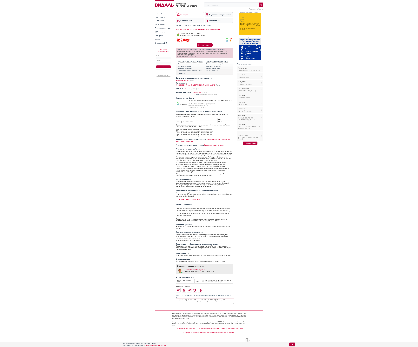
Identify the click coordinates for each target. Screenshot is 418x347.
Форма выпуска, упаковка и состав (190, 61)
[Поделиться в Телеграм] (189, 290)
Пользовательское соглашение (186, 329)
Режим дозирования (185, 68)
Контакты (181, 73)
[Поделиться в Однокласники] (184, 290)
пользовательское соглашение (155, 345)
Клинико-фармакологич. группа (217, 61)
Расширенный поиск (256, 9)
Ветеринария (160, 32)
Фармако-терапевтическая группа (190, 64)
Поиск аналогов (205, 45)
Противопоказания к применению (190, 71)
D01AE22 (187, 89)
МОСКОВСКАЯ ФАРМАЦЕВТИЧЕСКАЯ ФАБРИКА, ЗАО (196, 85)
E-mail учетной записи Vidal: (163, 54)
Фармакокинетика (184, 66)
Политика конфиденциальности (209, 329)
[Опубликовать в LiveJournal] (195, 290)
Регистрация (163, 72)
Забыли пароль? (163, 75)
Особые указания (212, 71)
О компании (159, 21)
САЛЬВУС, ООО (182, 80)
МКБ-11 (158, 39)
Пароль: (158, 60)
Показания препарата (213, 66)
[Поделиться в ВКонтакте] (178, 290)
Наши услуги (160, 17)
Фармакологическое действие (216, 64)
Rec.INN (196, 94)
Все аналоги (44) (250, 143)
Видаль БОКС (160, 24)
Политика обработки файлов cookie (232, 329)
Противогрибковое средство (214, 145)
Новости (158, 13)
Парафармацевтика (163, 28)
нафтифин (197, 92)
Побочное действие (213, 68)
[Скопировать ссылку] (200, 290)
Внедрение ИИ (161, 43)
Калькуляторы (160, 36)
